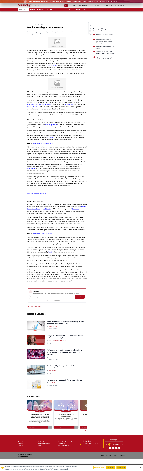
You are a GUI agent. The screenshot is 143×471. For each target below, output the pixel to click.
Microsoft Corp (52, 65)
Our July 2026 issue (83, 9)
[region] (71, 467)
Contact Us (41, 442)
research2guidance (51, 125)
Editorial (20, 445)
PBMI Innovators (45, 9)
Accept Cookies (121, 467)
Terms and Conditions (44, 443)
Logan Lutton (52, 357)
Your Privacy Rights (63, 445)
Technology (31, 306)
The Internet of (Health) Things (42, 233)
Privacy (40, 445)
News (74, 5)
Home (102, 455)
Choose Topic (22, 9)
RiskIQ (50, 252)
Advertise (20, 443)
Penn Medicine (69, 104)
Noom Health (36, 209)
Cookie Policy (64, 469)
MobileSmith (31, 168)
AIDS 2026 (38, 9)
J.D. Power (50, 137)
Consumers (38, 306)
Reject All (110, 467)
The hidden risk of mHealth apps (43, 143)
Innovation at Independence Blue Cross (39, 104)
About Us (20, 442)
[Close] (140, 467)
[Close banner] (141, 2)
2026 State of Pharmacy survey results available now (61, 9)
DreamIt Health (32, 107)
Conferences (85, 5)
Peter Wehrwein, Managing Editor (57, 340)
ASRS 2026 (75, 9)
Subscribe (79, 297)
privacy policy (57, 300)
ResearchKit (75, 209)
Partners (92, 5)
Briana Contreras (53, 326)
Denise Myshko (52, 370)
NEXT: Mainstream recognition (36, 193)
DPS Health (46, 209)
